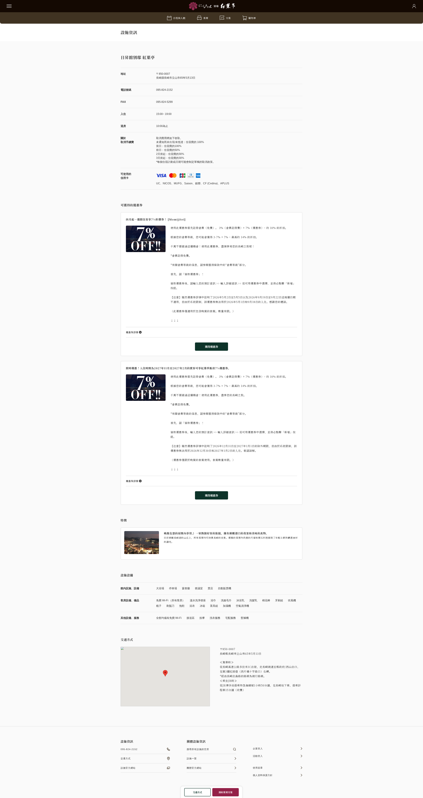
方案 (228, 18)
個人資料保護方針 (263, 775)
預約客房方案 (225, 792)
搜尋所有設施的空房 (198, 749)
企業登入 (258, 748)
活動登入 (258, 756)
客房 (205, 18)
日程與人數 (179, 18)
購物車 (252, 18)
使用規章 (258, 767)
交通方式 (197, 792)
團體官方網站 (194, 768)
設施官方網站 (128, 768)
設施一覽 (192, 758)
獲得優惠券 (211, 347)
